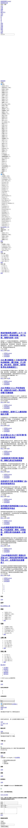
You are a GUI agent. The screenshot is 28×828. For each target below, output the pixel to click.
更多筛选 (3, 80)
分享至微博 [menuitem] (7, 356)
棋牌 (4, 171)
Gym (4, 153)
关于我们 (6, 667)
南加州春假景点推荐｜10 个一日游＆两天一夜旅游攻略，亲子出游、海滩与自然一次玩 (13, 335)
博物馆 (5, 110)
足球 (4, 161)
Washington (6, 179)
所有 (3, 84)
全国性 (6, 176)
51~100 (5, 258)
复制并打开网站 (4, 826)
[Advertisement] (14, 288)
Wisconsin (5, 224)
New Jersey (6, 216)
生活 (5, 86)
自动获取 (17, 757)
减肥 (4, 132)
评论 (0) (3, 402)
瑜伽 (4, 150)
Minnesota (5, 213)
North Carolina (6, 218)
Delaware (5, 225)
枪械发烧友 (6, 156)
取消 (4, 665)
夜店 (4, 123)
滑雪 (4, 130)
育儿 (4, 120)
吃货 (5, 89)
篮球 (4, 159)
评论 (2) (3, 378)
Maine (4, 204)
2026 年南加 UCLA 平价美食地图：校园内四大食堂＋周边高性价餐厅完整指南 (13, 390)
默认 (2, 606)
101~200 (5, 259)
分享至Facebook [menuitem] (8, 353)
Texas (4, 197)
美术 (4, 118)
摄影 (5, 102)
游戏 (4, 135)
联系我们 (6, 669)
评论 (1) (3, 350)
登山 (4, 115)
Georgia (5, 210)
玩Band (5, 148)
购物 (5, 92)
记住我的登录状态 (7, 704)
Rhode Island (6, 219)
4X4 (4, 163)
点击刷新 (14, 719)
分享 (8, 350)
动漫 (4, 146)
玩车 (4, 125)
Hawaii (5, 183)
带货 (5, 100)
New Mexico (6, 200)
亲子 (5, 95)
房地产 (5, 108)
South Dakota (6, 221)
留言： (2, 813)
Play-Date (6, 104)
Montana (5, 215)
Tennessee (5, 201)
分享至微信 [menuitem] (7, 354)
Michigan (5, 212)
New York (6, 180)
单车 (4, 140)
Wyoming (5, 191)
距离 (4, 606)
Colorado (5, 198)
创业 (5, 99)
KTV (4, 164)
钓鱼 (4, 133)
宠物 (4, 136)
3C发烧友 (5, 154)
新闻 (5, 112)
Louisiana (5, 206)
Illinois (5, 185)
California (6, 177)
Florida (5, 188)
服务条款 (6, 674)
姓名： (2, 802)
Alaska (5, 194)
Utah (4, 192)
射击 (4, 143)
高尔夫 (5, 167)
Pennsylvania (6, 209)
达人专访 (5, 158)
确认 (2, 665)
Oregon (5, 189)
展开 (2, 241)
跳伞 (4, 145)
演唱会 (5, 113)
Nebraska (5, 207)
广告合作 (6, 670)
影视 (4, 117)
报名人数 (7, 606)
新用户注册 (4, 707)
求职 (5, 97)
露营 (4, 127)
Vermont (5, 222)
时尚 (5, 105)
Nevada (5, 182)
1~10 (5, 255)
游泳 (4, 151)
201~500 (5, 261)
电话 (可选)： (4, 805)
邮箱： (2, 803)
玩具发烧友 (6, 166)
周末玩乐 (6, 87)
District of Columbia (8, 203)
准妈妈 (5, 138)
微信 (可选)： (4, 807)
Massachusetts (6, 195)
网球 (4, 169)
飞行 (4, 141)
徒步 (5, 107)
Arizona (5, 186)
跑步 (4, 128)
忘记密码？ (15, 704)
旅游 (5, 91)
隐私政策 (6, 672)
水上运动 (6, 122)
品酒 (5, 94)
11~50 (5, 256)
